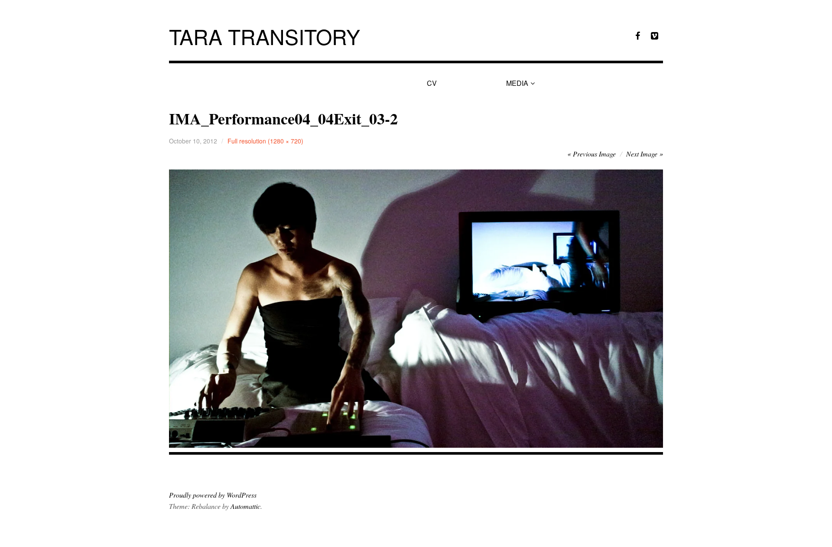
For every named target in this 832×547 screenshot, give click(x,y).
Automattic (245, 506)
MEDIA (517, 83)
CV (432, 83)
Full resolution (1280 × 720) (265, 141)
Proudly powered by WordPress (213, 494)
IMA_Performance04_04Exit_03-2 (283, 118)
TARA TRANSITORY (264, 36)
